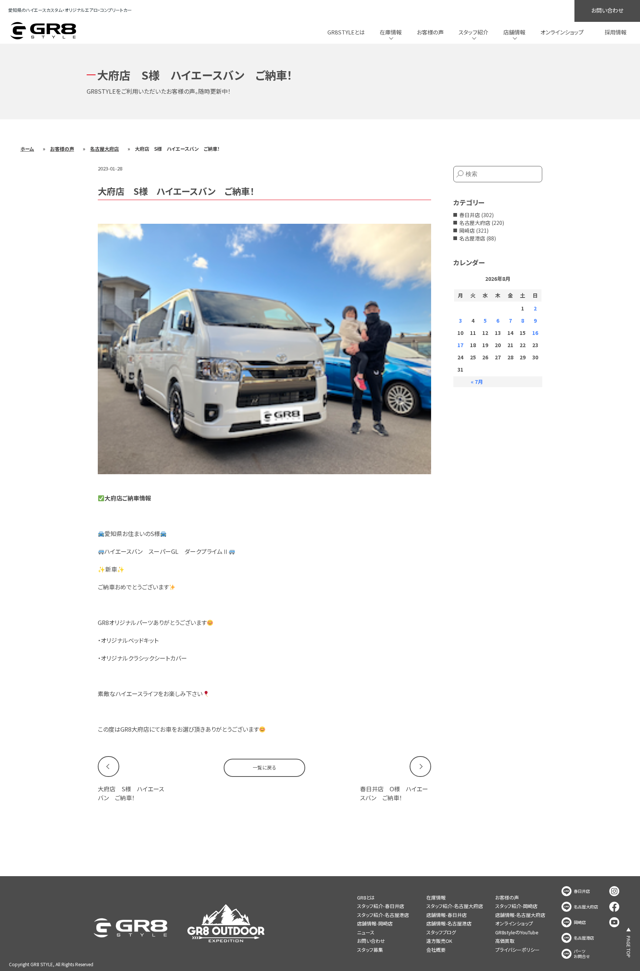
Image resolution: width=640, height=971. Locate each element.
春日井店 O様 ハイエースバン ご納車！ (394, 793)
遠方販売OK (439, 940)
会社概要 (436, 949)
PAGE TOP (628, 947)
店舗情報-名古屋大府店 (520, 914)
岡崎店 (467, 230)
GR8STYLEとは (346, 32)
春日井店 (469, 215)
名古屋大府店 (104, 148)
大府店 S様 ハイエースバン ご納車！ (131, 793)
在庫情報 (436, 897)
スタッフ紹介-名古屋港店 (383, 914)
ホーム (27, 148)
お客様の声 (430, 32)
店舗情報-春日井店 (446, 914)
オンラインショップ (562, 32)
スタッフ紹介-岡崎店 (516, 906)
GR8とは (366, 897)
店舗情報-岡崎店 (375, 923)
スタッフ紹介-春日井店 (380, 906)
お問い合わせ (607, 10)
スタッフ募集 (370, 949)
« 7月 (477, 381)
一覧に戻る (264, 767)
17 (460, 345)
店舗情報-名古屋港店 (448, 923)
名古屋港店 (472, 238)
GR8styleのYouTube (517, 932)
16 (535, 332)
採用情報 (615, 32)
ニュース (365, 932)
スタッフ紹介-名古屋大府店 (454, 906)
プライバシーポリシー (517, 949)
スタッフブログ (441, 932)
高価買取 (504, 940)
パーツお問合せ (582, 953)
